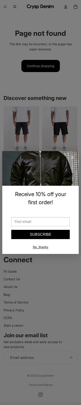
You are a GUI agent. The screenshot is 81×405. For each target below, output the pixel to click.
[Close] (72, 157)
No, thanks (40, 247)
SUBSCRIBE (40, 234)
